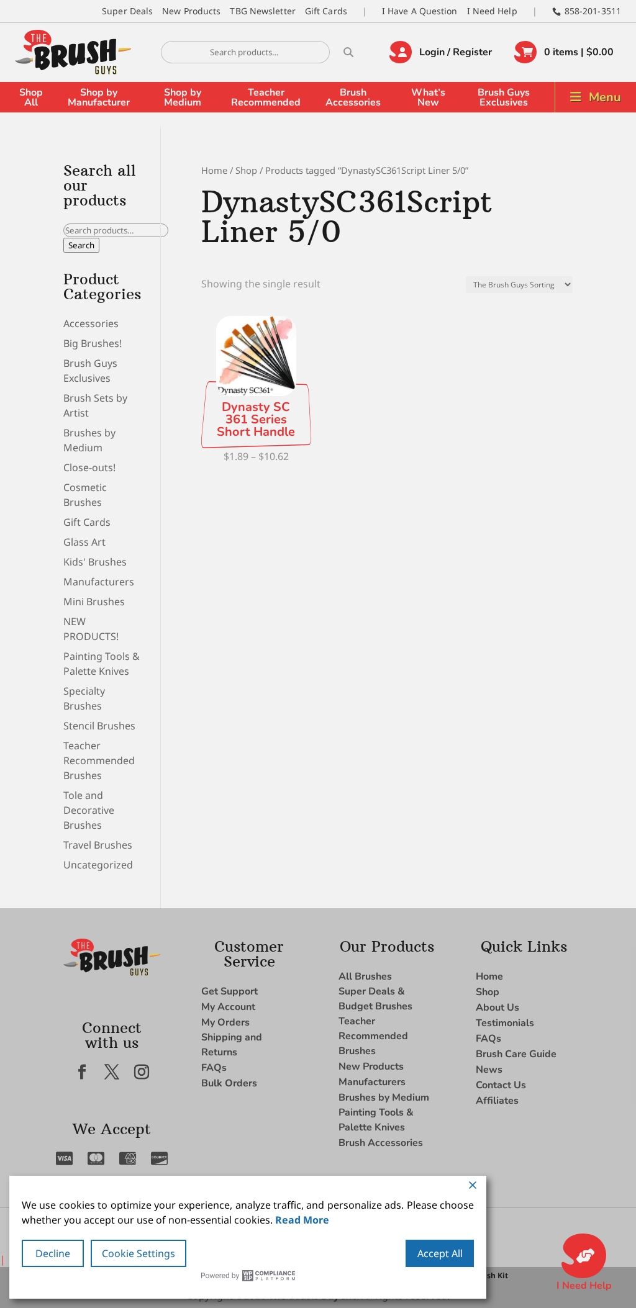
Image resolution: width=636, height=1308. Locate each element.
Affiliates (497, 1100)
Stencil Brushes (99, 726)
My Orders (225, 1022)
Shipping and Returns (231, 1045)
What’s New (428, 97)
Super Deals (127, 11)
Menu (605, 97)
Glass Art (84, 542)
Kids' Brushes (95, 562)
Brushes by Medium (383, 1097)
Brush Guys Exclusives (504, 97)
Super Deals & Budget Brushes (375, 999)
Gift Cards (326, 11)
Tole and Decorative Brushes (88, 810)
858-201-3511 (593, 11)
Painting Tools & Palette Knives (376, 1120)
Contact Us (501, 1085)
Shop (246, 170)
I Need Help (492, 11)
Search (81, 245)
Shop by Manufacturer (99, 97)
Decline (52, 1253)
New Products (191, 11)
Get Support (229, 991)
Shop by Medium (182, 97)
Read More (302, 1220)
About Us (497, 1007)
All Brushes (365, 976)
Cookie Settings (138, 1253)
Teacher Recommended (266, 97)
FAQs (214, 1068)
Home (214, 170)
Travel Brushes (97, 845)
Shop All (31, 97)
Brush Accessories (353, 97)
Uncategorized (98, 865)
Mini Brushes (94, 601)
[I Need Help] (583, 1256)
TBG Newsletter (262, 11)
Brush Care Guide (516, 1054)
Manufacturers (98, 582)
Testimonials (505, 1023)
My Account (228, 1007)
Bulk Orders (229, 1083)
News (489, 1069)
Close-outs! (89, 467)
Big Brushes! (92, 343)
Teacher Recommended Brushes (99, 760)
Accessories (91, 323)
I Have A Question (420, 11)
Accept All (440, 1253)
